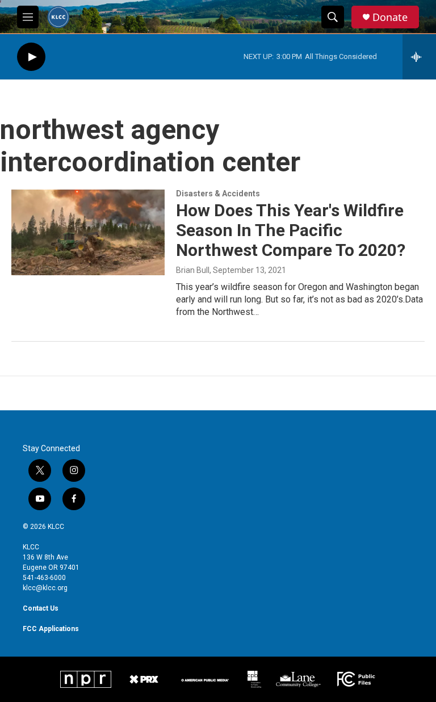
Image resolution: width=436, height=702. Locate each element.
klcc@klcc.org (45, 588)
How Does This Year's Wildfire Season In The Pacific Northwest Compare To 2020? (290, 230)
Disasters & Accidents (218, 193)
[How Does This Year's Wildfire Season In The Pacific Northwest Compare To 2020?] (88, 232)
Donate (390, 17)
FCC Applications (51, 629)
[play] (31, 57)
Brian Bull (192, 270)
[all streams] (419, 56)
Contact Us (40, 608)
